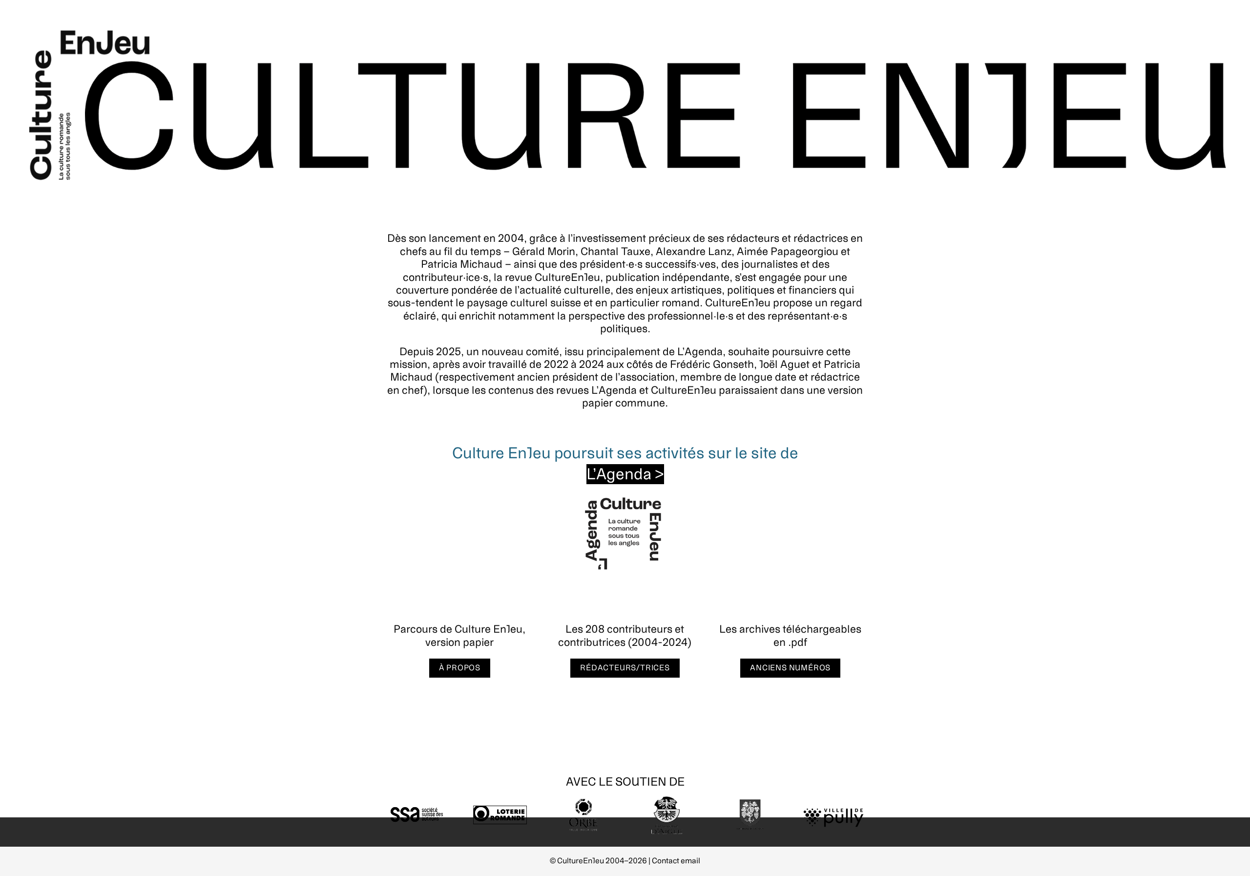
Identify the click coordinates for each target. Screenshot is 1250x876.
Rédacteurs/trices (625, 668)
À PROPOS (459, 668)
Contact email (676, 861)
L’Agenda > (625, 474)
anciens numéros (790, 668)
